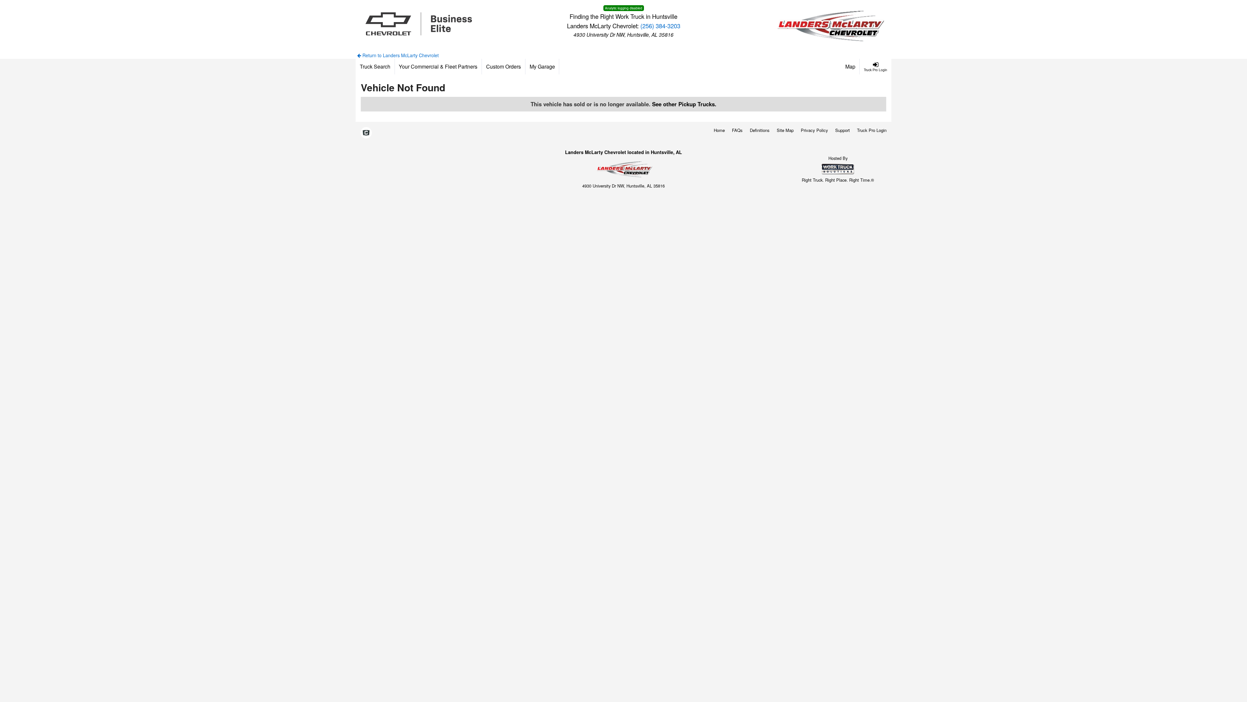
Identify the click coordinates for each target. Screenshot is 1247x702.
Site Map (785, 130)
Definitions (760, 130)
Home (719, 130)
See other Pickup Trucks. (684, 104)
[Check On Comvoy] (366, 133)
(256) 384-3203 (660, 25)
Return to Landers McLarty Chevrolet (400, 55)
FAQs (737, 130)
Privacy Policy (814, 130)
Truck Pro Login (872, 130)
